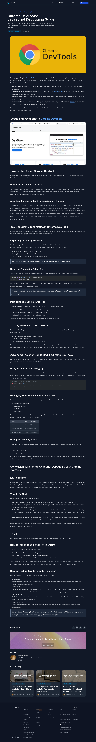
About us (74, 709)
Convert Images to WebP (29, 734)
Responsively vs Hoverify (65, 722)
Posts (9, 11)
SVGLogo (74, 717)
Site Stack (25, 722)
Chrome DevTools (31, 78)
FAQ (49, 712)
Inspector (25, 709)
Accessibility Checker (28, 737)
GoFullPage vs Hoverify (65, 717)
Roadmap (38, 725)
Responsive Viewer (27, 712)
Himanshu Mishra (23, 656)
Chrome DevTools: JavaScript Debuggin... (22, 11)
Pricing (37, 712)
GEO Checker (26, 727)
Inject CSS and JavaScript (29, 732)
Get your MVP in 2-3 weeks (76, 720)
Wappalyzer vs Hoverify (65, 719)
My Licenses (76, 2)
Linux (61, 91)
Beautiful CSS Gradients (65, 727)
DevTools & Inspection (14, 31)
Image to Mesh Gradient (65, 729)
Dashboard (50, 709)
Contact (49, 714)
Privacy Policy (51, 717)
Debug (24, 729)
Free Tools (62, 724)
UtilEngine (74, 714)
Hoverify (72, 102)
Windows (56, 91)
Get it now (85, 2)
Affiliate (37, 720)
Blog (69, 2)
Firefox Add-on (39, 717)
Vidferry (62, 2)
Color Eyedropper (27, 717)
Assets (25, 719)
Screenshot (26, 714)
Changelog (38, 722)
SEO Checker (26, 724)
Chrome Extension (40, 715)
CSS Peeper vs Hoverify (65, 714)
